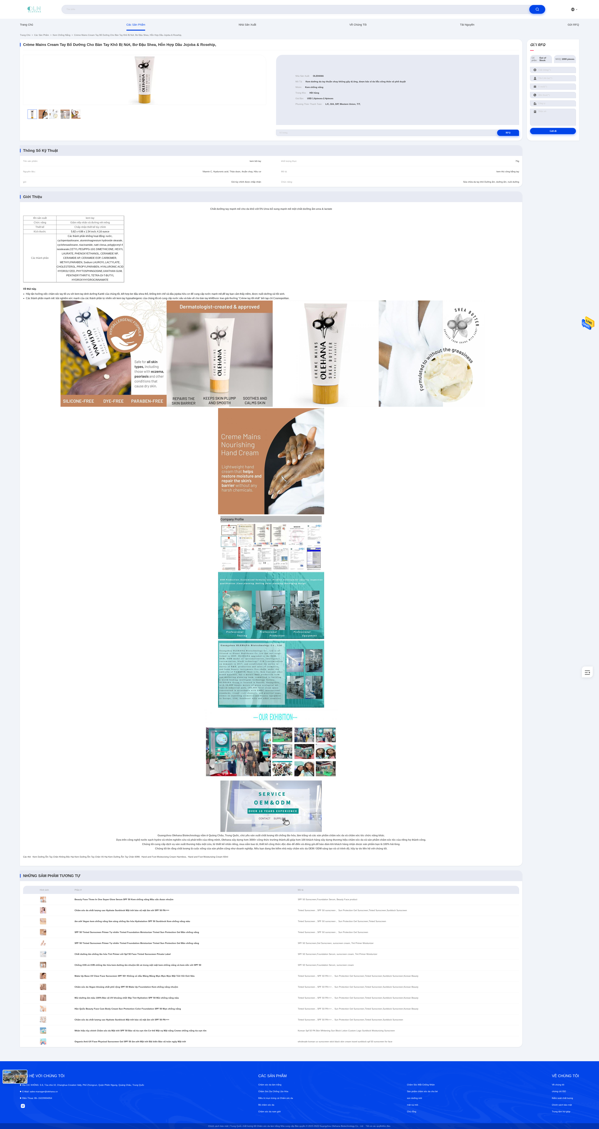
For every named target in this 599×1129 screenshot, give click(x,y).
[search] (537, 9)
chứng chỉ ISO (559, 1091)
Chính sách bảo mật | (218, 1126)
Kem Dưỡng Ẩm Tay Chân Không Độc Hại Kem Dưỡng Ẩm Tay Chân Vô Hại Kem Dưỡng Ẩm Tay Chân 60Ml (86, 856)
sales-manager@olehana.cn (40, 1091)
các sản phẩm (135, 24)
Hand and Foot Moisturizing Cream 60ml (208, 856)
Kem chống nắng (61, 35)
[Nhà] (34, 9)
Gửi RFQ (573, 24)
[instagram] (23, 1106)
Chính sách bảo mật (562, 1105)
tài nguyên (467, 24)
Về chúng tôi (358, 24)
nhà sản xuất (247, 24)
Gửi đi (553, 131)
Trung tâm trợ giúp (561, 1111)
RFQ (508, 133)
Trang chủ (26, 24)
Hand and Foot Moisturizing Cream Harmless (163, 856)
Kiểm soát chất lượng (562, 1098)
